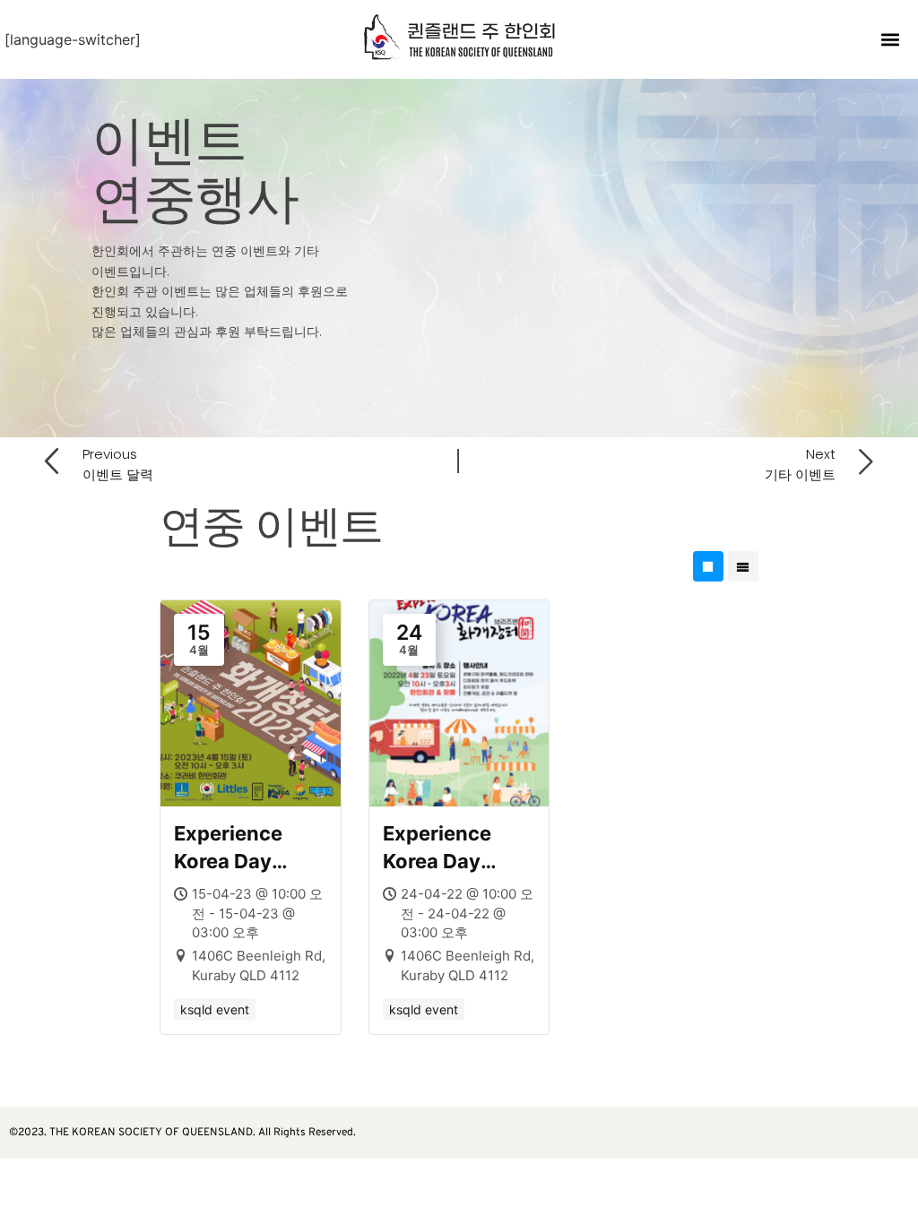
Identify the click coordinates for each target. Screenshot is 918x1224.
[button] (890, 40)
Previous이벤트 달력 (117, 464)
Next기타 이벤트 (800, 464)
